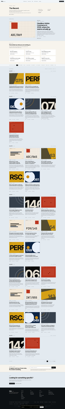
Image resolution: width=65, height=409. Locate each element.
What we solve (25, 1)
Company (40, 1)
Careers (40, 394)
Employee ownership (41, 395)
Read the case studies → (19, 383)
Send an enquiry (12, 383)
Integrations (22, 398)
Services (22, 390)
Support (22, 395)
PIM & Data (22, 396)
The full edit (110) (32, 394)
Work (32, 1)
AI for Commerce (36, 1)
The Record (40, 396)
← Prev (45, 361)
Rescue (22, 394)
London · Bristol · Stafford (51, 394)
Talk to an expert (61, 1)
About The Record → (11, 14)
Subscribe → (53, 367)
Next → (54, 361)
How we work (29, 1)
